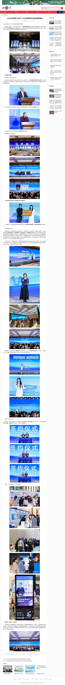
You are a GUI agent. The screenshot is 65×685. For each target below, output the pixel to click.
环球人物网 (50, 679)
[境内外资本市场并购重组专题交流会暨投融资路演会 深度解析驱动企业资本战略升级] (30, 668)
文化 (16, 12)
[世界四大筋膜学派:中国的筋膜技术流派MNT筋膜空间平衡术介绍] (51, 101)
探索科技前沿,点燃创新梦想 (58, 112)
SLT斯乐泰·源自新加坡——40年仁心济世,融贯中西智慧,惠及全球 (56, 55)
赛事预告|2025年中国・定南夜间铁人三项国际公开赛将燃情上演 (56, 78)
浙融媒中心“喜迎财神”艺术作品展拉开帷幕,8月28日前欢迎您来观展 (56, 61)
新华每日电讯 (28, 679)
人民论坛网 (41, 679)
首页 (5, 12)
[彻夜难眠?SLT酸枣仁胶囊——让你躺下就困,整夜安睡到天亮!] (41, 668)
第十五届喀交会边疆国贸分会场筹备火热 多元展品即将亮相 (58, 96)
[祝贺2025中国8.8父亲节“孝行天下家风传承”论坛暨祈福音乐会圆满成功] (19, 668)
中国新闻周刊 (46, 679)
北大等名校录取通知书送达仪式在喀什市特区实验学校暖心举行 (58, 22)
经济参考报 (19, 679)
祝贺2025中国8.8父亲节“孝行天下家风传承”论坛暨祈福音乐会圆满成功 (58, 28)
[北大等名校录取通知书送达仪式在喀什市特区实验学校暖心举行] (7, 668)
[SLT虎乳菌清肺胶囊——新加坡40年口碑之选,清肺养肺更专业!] (51, 44)
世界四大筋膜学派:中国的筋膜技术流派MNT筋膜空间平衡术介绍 (58, 101)
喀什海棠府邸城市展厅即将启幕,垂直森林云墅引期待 (58, 90)
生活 (49, 12)
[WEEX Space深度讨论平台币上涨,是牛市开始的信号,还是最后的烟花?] (51, 107)
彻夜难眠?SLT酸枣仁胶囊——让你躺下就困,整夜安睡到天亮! (58, 39)
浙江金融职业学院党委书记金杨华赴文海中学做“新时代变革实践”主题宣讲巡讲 (19, 660)
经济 (60, 12)
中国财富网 (36, 679)
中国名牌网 (23, 679)
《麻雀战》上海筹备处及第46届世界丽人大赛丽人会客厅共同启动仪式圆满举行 (56, 72)
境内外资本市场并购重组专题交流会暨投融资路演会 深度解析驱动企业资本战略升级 (58, 33)
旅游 (27, 12)
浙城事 (9, 8)
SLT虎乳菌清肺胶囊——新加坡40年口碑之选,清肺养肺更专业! (58, 44)
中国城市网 (32, 679)
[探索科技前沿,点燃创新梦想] (51, 112)
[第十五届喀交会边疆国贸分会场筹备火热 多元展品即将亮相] (51, 96)
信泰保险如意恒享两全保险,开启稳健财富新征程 (56, 66)
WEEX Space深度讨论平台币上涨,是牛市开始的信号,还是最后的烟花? (58, 107)
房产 (38, 12)
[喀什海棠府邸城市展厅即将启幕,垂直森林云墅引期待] (51, 90)
